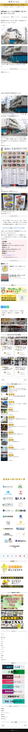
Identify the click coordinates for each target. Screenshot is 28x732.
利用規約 (2, 710)
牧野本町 (17, 312)
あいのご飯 (4, 310)
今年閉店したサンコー (15, 114)
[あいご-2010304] (14, 166)
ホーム (2, 633)
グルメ (2, 639)
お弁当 (11, 310)
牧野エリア (10, 312)
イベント (2, 649)
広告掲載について (4, 716)
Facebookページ (10, 255)
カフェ (16, 310)
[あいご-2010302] (14, 54)
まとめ (2, 641)
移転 (22, 312)
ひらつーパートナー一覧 (5, 574)
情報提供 (2, 708)
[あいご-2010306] (14, 126)
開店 (3, 314)
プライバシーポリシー (5, 712)
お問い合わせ (3, 659)
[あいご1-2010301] (14, 35)
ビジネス (2, 651)
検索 (25, 379)
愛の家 (4, 228)
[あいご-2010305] (14, 201)
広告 (2, 657)
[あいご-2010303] (14, 104)
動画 (2, 645)
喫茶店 (21, 310)
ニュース (2, 635)
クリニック (3, 647)
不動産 (2, 655)
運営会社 (2, 714)
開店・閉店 (25, 17)
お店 (2, 643)
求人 (2, 653)
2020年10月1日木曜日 (19, 228)
